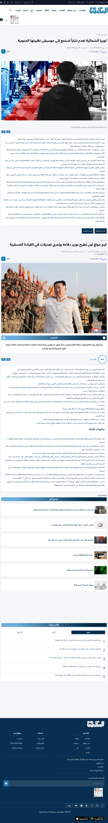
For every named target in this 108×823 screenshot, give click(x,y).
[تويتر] (8, 2)
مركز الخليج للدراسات (96, 770)
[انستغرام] (4, 2)
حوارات (19, 738)
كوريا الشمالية (100, 231)
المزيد (18, 10)
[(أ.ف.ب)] (102, 359)
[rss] (86, 805)
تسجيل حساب (17, 2)
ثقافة (47, 10)
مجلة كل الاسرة (17, 748)
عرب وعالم (72, 10)
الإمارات (82, 10)
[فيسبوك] (11, 2)
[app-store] (82, 819)
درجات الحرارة (72, 2)
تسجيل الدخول (27, 2)
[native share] (3, 51)
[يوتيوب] (1, 2)
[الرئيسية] (95, 727)
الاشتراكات (40, 743)
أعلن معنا (41, 738)
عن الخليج (100, 763)
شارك (8, 51)
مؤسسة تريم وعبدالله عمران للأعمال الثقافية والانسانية (85, 759)
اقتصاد (62, 10)
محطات (98, 34)
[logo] (99, 10)
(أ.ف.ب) (93, 359)
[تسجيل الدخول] (32, 2)
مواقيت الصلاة (80, 2)
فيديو (25, 10)
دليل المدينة (40, 748)
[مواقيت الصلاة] (1, 20)
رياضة (54, 10)
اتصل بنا (100, 767)
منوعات (39, 10)
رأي (31, 10)
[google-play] (97, 819)
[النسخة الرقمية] (14, 20)
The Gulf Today (16, 743)
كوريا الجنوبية (87, 231)
